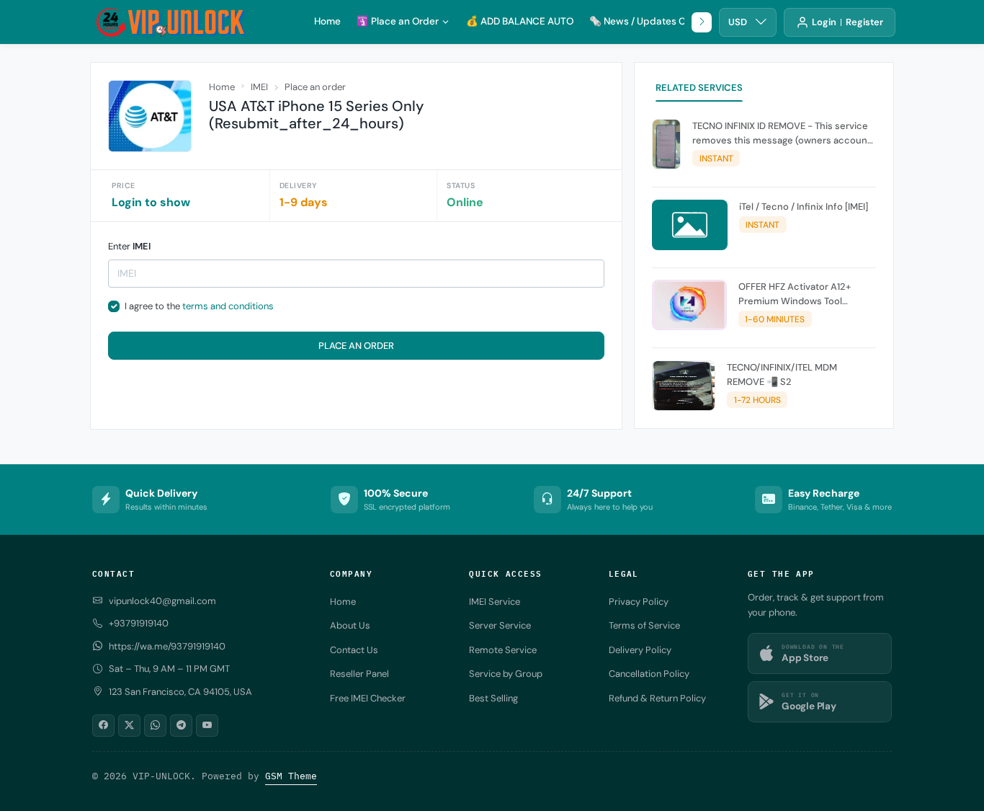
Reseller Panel (359, 674)
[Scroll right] (702, 22)
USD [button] (737, 22)
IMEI (259, 87)
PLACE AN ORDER (356, 346)
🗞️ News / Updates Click (645, 21)
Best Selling (493, 698)
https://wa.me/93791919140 (167, 646)
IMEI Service (494, 601)
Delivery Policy (640, 650)
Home (327, 21)
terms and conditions (228, 306)
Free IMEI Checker (368, 698)
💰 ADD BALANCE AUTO (519, 21)
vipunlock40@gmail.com (162, 601)
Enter (129, 246)
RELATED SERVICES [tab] (699, 87)
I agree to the (199, 306)
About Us (350, 625)
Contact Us (354, 650)
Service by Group (505, 674)
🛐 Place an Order (398, 21)
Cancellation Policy (649, 674)
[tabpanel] (764, 268)
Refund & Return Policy (657, 698)
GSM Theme (291, 776)
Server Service (500, 625)
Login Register (847, 22)
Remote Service (503, 650)
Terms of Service (644, 625)
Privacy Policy (638, 601)
